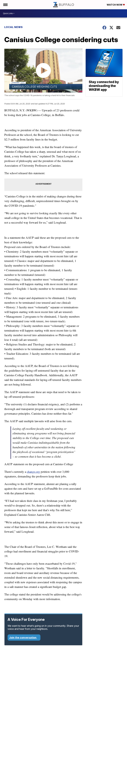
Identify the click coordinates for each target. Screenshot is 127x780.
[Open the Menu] (5, 4)
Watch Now (115, 4)
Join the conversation (23, 637)
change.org (33, 472)
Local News (13, 27)
